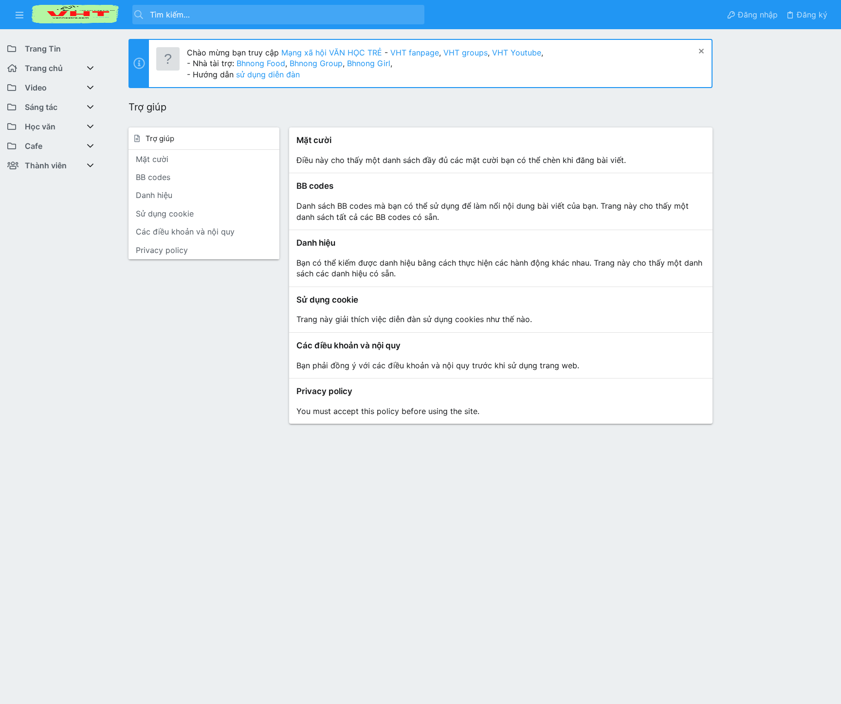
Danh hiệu (154, 195)
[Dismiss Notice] (700, 52)
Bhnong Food (261, 63)
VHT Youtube (516, 52)
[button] (19, 14)
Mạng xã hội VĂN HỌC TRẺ (330, 52)
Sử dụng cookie (165, 213)
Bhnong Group (316, 63)
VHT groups (465, 52)
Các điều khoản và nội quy (185, 231)
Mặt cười (152, 159)
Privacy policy (162, 250)
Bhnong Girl (368, 63)
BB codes (153, 177)
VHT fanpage (414, 52)
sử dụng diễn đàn (267, 74)
